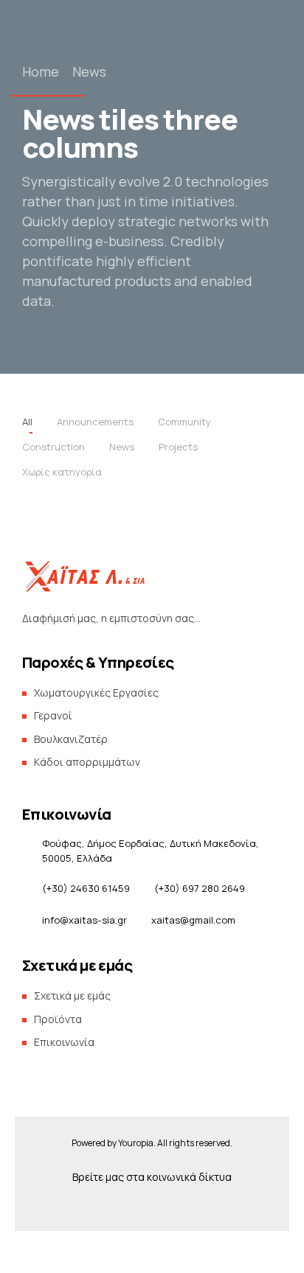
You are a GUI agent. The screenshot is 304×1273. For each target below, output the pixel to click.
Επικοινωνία (60, 304)
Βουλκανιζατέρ (71, 739)
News (89, 71)
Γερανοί (53, 715)
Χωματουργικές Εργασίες (96, 693)
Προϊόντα (53, 245)
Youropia (135, 1143)
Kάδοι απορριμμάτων (87, 762)
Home (40, 71)
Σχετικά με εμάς (68, 275)
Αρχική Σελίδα (64, 186)
